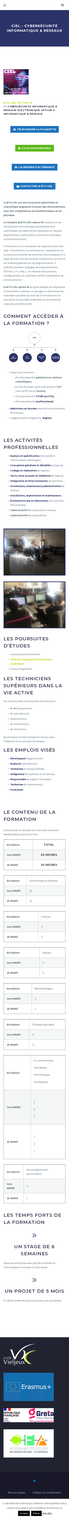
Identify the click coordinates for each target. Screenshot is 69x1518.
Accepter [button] (24, 1513)
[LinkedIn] (34, 1480)
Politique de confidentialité (47, 1492)
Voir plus (47, 1513)
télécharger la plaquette (34, 129)
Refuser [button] (36, 1513)
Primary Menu (62, 5)
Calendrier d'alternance (35, 167)
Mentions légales (17, 1492)
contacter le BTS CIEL (35, 186)
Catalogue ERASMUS (34, 148)
